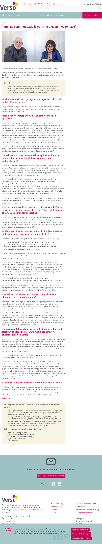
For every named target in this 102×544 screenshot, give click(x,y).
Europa (54, 510)
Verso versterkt (61, 4)
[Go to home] (9, 9)
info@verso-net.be (11, 521)
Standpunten (31, 15)
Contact (88, 4)
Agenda (20, 15)
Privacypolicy (80, 519)
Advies (49, 15)
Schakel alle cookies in (80, 530)
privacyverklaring (51, 534)
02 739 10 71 (9, 519)
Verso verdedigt (46, 4)
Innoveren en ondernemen (86, 503)
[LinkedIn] (58, 484)
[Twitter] (52, 484)
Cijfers (41, 15)
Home (3, 15)
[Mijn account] (97, 4)
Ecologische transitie (84, 513)
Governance (80, 507)
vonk (24, 75)
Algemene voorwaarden (85, 521)
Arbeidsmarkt (56, 507)
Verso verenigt (31, 4)
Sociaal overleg (57, 503)
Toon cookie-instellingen (80, 534)
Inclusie (54, 513)
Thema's (11, 15)
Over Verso (59, 15)
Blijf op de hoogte (94, 15)
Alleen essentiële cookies (81, 538)
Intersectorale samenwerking (87, 510)
